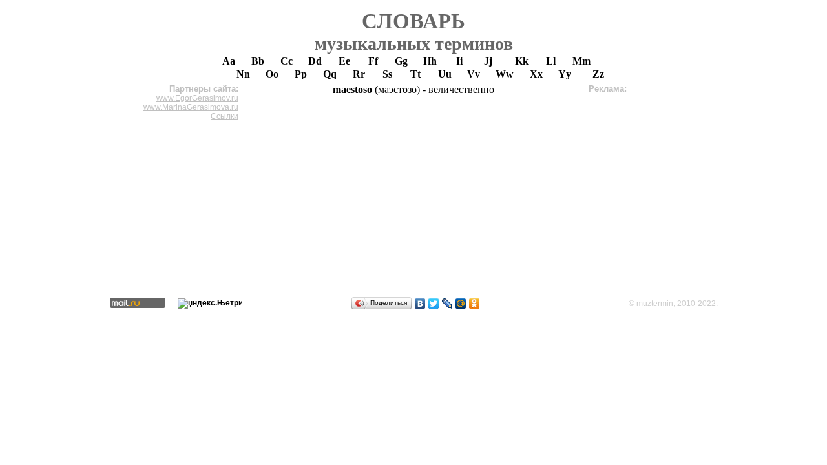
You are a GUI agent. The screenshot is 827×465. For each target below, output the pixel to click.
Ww (505, 73)
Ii (459, 61)
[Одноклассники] (474, 303)
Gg (401, 61)
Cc (286, 61)
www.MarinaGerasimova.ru (190, 107)
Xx (536, 73)
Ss (387, 73)
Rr (359, 73)
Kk (522, 61)
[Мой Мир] (461, 303)
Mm (581, 61)
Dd (315, 61)
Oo (272, 73)
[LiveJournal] (447, 303)
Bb (257, 61)
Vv (473, 73)
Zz (598, 73)
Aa (228, 61)
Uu (445, 73)
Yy (564, 73)
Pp (301, 73)
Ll (551, 61)
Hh (430, 61)
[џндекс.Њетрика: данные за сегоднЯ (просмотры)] (210, 303)
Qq (330, 73)
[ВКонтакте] (420, 303)
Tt (415, 73)
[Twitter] (434, 303)
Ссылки (224, 116)
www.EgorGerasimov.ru (197, 98)
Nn (243, 73)
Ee (344, 61)
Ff (373, 61)
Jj (488, 61)
